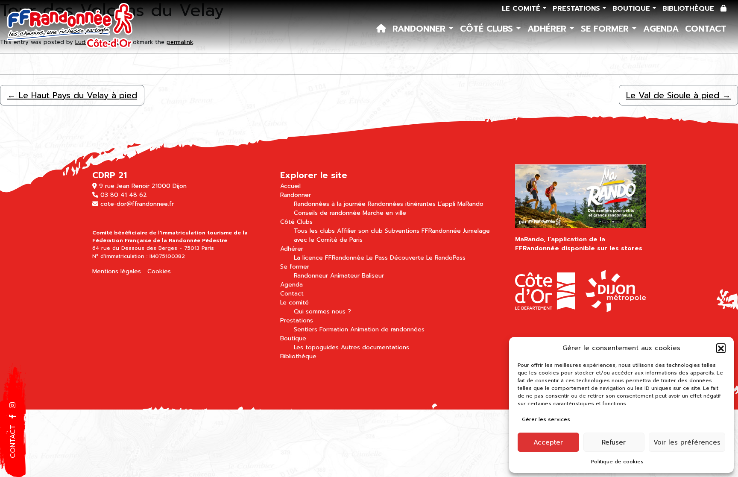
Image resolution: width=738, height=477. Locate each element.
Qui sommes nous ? (322, 311)
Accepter (548, 442)
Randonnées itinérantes (402, 203)
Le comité (522, 8)
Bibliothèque (688, 8)
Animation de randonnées (387, 329)
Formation (333, 329)
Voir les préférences (686, 442)
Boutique (632, 8)
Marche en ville (384, 212)
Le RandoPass (446, 257)
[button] (721, 348)
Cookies (159, 271)
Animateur (345, 275)
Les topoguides (316, 347)
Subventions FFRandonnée (423, 230)
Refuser (614, 442)
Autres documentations (375, 347)
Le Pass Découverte (395, 257)
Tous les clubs (314, 230)
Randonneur (311, 275)
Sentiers (305, 329)
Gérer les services (546, 419)
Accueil (290, 185)
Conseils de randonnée (327, 212)
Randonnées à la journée (330, 203)
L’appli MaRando (460, 203)
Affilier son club (360, 230)
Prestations (578, 8)
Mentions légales (116, 271)
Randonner (420, 28)
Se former (606, 28)
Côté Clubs (488, 28)
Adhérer (548, 28)
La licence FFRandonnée (329, 257)
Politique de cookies (617, 461)
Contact (705, 28)
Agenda (661, 28)
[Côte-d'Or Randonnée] (70, 26)
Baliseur (373, 275)
